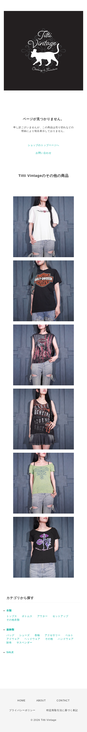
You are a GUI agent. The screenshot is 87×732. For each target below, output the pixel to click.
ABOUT (41, 700)
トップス (11, 616)
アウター (42, 616)
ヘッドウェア (32, 638)
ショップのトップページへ (43, 145)
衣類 (9, 610)
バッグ (10, 635)
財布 (9, 642)
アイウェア (13, 638)
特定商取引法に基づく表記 (62, 710)
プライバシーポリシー (22, 710)
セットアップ (60, 616)
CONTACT (63, 700)
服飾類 (10, 629)
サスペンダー (24, 642)
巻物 (37, 635)
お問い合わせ (43, 153)
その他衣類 (13, 619)
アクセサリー (52, 635)
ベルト (69, 635)
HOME (21, 700)
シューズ (24, 635)
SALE (10, 652)
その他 (49, 638)
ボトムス (27, 616)
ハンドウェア (66, 638)
